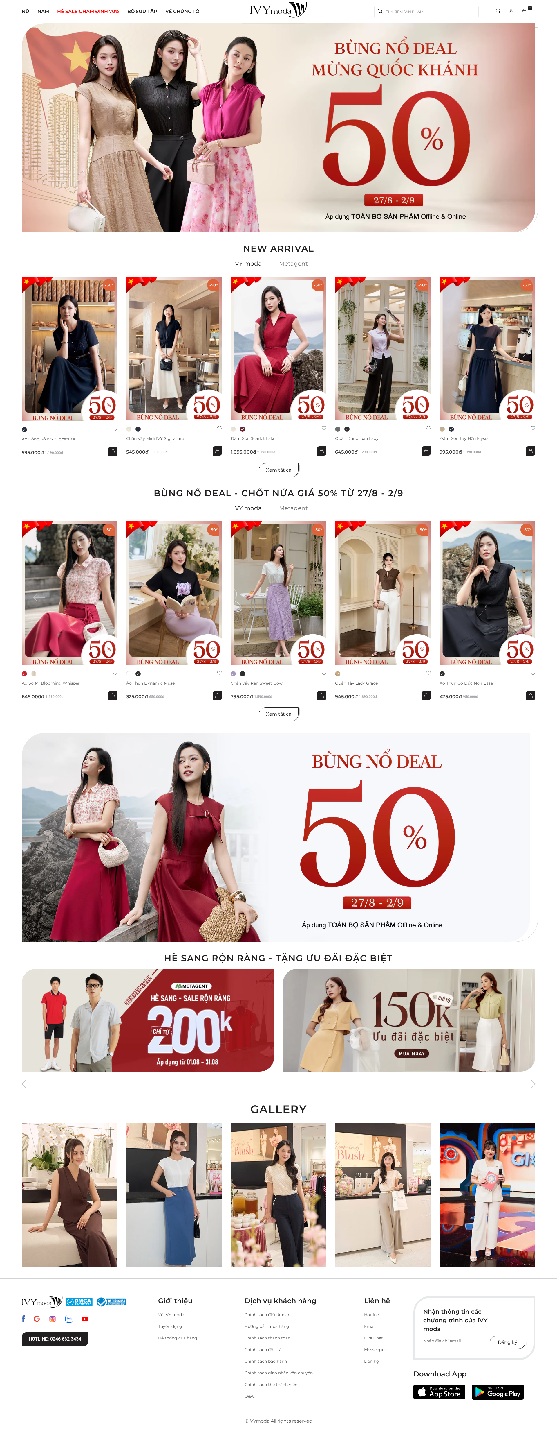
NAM (43, 11)
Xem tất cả (278, 470)
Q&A (249, 1396)
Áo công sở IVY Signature (48, 439)
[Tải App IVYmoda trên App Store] (439, 1392)
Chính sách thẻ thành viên (271, 1384)
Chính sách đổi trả (263, 1349)
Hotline (371, 1314)
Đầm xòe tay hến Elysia (464, 438)
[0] (524, 11)
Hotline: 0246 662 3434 (55, 1339)
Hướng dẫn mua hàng (267, 1326)
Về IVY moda (171, 1314)
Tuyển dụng (170, 1326)
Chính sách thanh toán (267, 1338)
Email (370, 1326)
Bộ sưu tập (142, 11)
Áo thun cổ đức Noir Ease (466, 683)
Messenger (375, 1349)
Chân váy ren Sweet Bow (257, 683)
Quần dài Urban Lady (357, 438)
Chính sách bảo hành (266, 1361)
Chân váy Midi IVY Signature (155, 438)
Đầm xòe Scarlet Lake (253, 438)
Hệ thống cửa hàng (177, 1338)
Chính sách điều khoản (267, 1314)
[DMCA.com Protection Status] (79, 1302)
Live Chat (373, 1338)
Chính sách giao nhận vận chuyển (279, 1373)
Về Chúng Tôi (183, 11)
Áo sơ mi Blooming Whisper (51, 683)
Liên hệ (371, 1361)
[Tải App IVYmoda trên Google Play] (498, 1392)
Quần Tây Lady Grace (356, 683)
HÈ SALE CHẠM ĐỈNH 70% (88, 11)
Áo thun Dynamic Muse (150, 683)
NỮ (25, 11)
